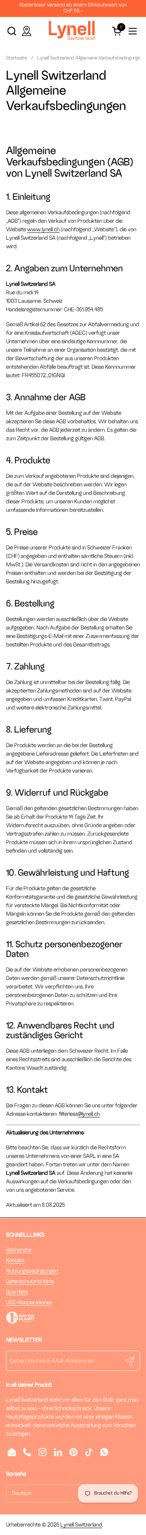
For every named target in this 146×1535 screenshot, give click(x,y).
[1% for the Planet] (20, 1322)
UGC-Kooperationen (29, 1302)
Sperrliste (17, 1292)
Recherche (18, 1250)
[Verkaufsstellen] (26, 31)
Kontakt (15, 1260)
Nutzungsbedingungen (32, 1271)
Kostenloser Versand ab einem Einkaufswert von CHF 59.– (73, 8)
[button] (11, 31)
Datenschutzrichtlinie (30, 1281)
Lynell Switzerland (81, 1525)
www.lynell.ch (43, 229)
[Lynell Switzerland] (72, 31)
